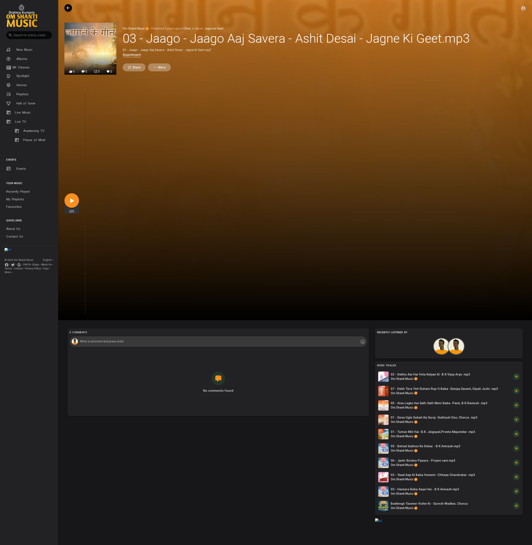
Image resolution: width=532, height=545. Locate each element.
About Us (13, 229)
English (47, 260)
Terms (8, 268)
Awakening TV (33, 131)
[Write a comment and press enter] (218, 341)
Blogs (35, 264)
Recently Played (18, 191)
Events (20, 169)
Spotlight (22, 76)
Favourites (14, 207)
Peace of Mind (34, 140)
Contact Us (14, 236)
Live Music (23, 112)
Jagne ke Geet (213, 28)
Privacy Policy (33, 268)
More (8, 272)
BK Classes (20, 67)
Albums (21, 59)
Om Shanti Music (134, 28)
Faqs (46, 268)
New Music (24, 50)
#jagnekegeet (132, 55)
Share (136, 67)
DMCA (26, 264)
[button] (29, 35)
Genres (21, 85)
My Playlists (15, 199)
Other (187, 28)
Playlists (21, 94)
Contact (18, 268)
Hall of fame (25, 103)
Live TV (20, 122)
